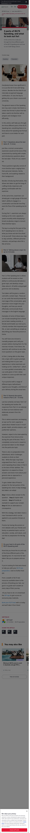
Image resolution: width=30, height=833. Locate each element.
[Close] (27, 811)
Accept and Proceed (14, 830)
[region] (14, 821)
